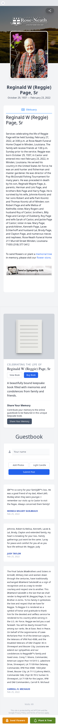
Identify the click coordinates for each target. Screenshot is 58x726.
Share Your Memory (19, 421)
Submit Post (29, 472)
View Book (15, 375)
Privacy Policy (20, 713)
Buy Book (31, 375)
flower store (44, 257)
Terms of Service (37, 713)
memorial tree (44, 254)
